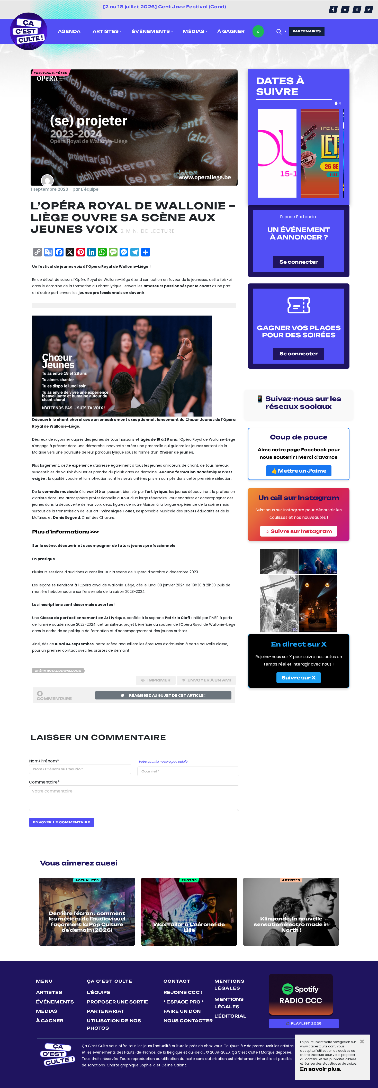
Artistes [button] (106, 31)
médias (46, 1011)
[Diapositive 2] (340, 103)
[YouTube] (345, 9)
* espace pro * (184, 1001)
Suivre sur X (299, 677)
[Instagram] (357, 9)
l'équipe (98, 992)
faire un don (182, 1011)
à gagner (231, 31)
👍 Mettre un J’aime (298, 471)
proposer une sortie (118, 1001)
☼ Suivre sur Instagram (298, 531)
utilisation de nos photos (114, 1024)
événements (55, 1001)
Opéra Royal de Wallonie (58, 670)
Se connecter (299, 262)
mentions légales (229, 1003)
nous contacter (188, 1020)
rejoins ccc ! (183, 992)
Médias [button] (193, 31)
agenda (69, 31)
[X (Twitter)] (368, 9)
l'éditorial (230, 1016)
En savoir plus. (320, 1069)
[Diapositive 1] (336, 103)
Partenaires (307, 31)
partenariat (105, 1011)
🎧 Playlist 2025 (303, 1023)
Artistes (49, 992)
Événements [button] (151, 31)
